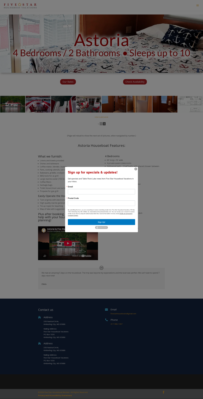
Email (70, 187)
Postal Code (73, 198)
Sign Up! (101, 222)
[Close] (135, 169)
